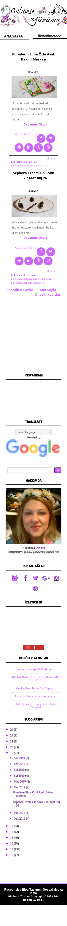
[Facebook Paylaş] (41, 138)
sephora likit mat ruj (34, 283)
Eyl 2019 (19, 775)
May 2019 (20, 781)
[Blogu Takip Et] (14, 578)
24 (12, 729)
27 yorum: (51, 271)
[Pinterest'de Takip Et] (35, 588)
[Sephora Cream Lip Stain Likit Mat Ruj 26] (35, 216)
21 (12, 741)
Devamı (40, 547)
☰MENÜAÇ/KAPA (49, 35)
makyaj (25, 275)
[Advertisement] (33, 333)
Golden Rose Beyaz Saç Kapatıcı (35, 688)
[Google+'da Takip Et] (45, 578)
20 (12, 747)
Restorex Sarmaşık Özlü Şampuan (35, 669)
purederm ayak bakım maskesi (33, 165)
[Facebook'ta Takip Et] (25, 578)
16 (12, 837)
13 (12, 855)
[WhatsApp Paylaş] (48, 147)
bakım (24, 162)
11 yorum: (51, 158)
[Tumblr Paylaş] (38, 147)
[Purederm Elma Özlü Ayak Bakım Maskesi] (35, 97)
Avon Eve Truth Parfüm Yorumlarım (35, 696)
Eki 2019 (19, 769)
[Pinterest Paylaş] (19, 147)
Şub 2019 (20, 812)
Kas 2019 (20, 763)
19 (12, 752)
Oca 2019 (20, 818)
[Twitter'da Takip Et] (35, 578)
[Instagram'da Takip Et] (56, 578)
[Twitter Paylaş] (50, 138)
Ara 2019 (19, 757)
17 (12, 831)
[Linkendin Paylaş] (28, 147)
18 (12, 825)
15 (12, 843)
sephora (24, 279)
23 (12, 735)
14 (12, 849)
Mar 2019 (20, 787)
